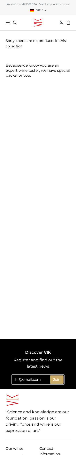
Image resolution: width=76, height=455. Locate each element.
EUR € (39, 10)
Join (56, 379)
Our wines (15, 448)
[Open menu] (5, 22)
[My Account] (59, 22)
